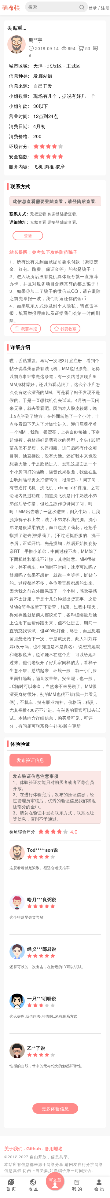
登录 (92, 8)
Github (33, 1148)
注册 (105, 8)
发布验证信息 (30, 760)
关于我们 (13, 1148)
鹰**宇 (35, 39)
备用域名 (54, 1148)
